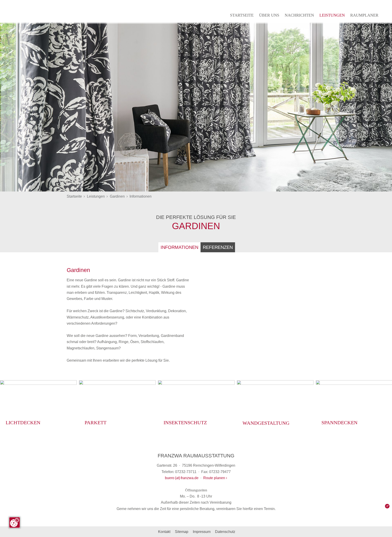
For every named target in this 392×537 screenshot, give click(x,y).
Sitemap (181, 532)
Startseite (242, 15)
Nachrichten (299, 15)
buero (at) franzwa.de (181, 478)
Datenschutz (225, 532)
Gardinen (117, 196)
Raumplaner (364, 15)
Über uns (269, 15)
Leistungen (332, 15)
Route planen (214, 478)
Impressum (202, 532)
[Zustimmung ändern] (14, 522)
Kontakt (164, 532)
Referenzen (218, 247)
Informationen (141, 196)
